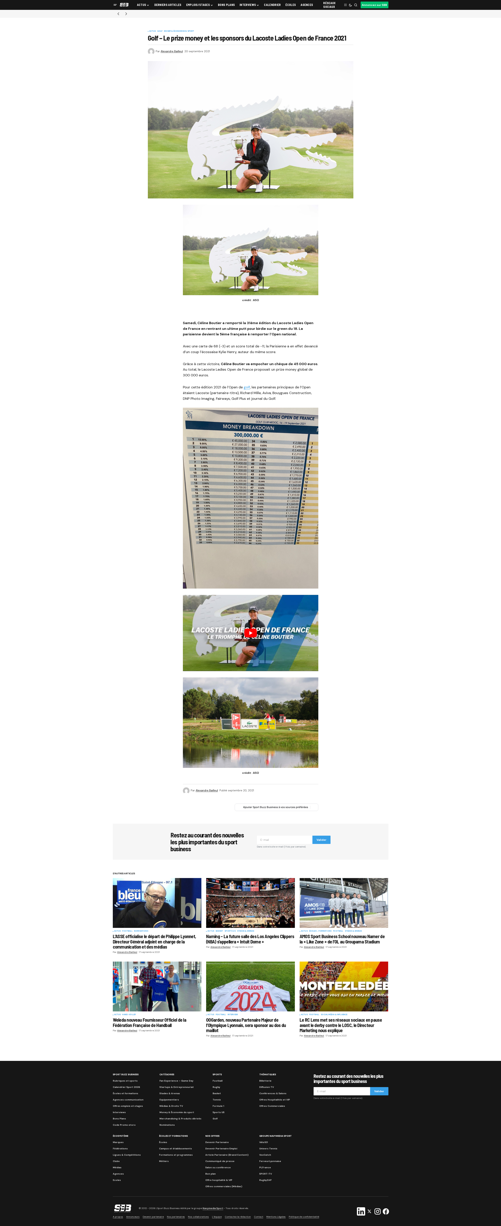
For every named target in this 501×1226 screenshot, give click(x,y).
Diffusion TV (266, 1087)
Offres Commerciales (272, 1106)
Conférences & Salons (272, 1093)
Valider (321, 840)
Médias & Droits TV (171, 1106)
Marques (118, 1142)
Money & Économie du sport (179, 31)
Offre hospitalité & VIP (218, 1180)
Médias (117, 1167)
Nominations (141, 931)
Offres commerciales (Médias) (223, 1186)
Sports (217, 1074)
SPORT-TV (265, 1173)
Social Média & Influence (334, 1015)
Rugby (216, 1087)
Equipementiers (169, 1099)
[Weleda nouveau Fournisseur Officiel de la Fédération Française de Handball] (157, 986)
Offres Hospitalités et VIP (274, 1099)
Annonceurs (133, 1216)
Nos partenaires (176, 1216)
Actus (152, 31)
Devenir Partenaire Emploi (221, 1148)
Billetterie (265, 1080)
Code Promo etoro (124, 1124)
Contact (258, 1216)
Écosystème (121, 1136)
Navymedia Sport (213, 1208)
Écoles (163, 1142)
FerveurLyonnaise (270, 1161)
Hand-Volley (129, 1015)
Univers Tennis (268, 1148)
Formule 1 (218, 1106)
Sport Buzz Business (126, 1074)
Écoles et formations (125, 1093)
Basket (219, 931)
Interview (233, 1015)
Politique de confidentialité (304, 1216)
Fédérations (120, 1148)
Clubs (116, 1161)
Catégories (166, 1074)
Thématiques (267, 1074)
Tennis (217, 1099)
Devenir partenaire (153, 1216)
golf (247, 387)
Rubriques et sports (125, 1080)
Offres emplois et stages (128, 1106)
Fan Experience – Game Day (176, 1080)
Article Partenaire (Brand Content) (226, 1154)
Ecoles (117, 1180)
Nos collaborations (198, 1216)
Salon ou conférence (218, 1167)
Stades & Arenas (245, 931)
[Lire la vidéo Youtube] (250, 633)
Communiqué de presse (219, 1161)
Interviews (119, 1112)
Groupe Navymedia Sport (275, 1136)
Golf (159, 31)
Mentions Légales (276, 1216)
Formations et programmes (176, 1154)
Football (127, 931)
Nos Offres (212, 1136)
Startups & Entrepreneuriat (176, 1087)
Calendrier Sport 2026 (126, 1087)
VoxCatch (265, 1154)
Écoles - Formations (320, 931)
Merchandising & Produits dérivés (180, 1118)
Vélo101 (263, 1142)
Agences (118, 1173)
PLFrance (265, 1167)
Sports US (230, 931)
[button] (115, 5)
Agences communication (128, 1099)
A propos (118, 1216)
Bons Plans (119, 1118)
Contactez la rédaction (238, 1216)
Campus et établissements (175, 1148)
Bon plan (210, 1173)
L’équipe (217, 1216)
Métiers (164, 1161)
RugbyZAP (265, 1180)
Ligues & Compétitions (127, 1154)
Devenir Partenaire (217, 1142)
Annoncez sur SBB (374, 5)
